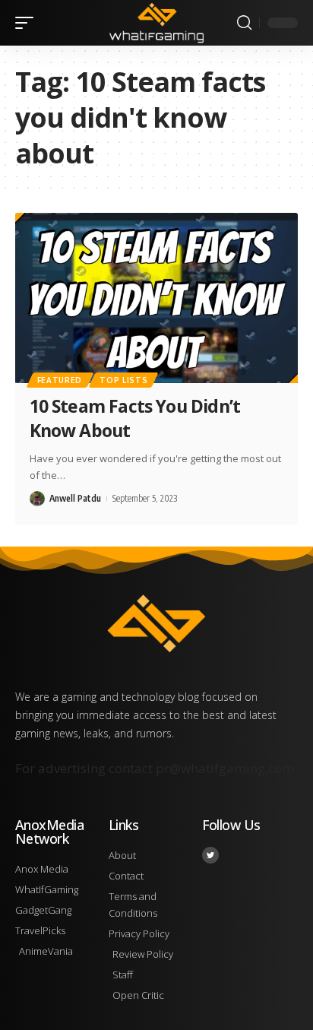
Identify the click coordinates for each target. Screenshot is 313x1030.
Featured (60, 380)
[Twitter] (210, 855)
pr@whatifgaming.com (225, 768)
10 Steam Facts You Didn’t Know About (135, 418)
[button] (28, 23)
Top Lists (123, 380)
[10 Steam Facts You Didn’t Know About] (156, 297)
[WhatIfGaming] (156, 22)
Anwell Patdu (75, 498)
